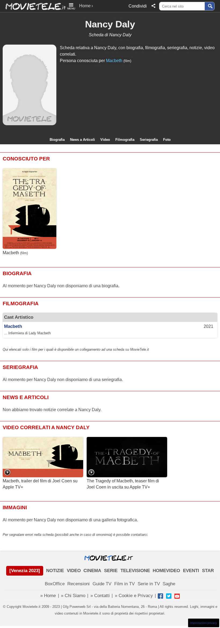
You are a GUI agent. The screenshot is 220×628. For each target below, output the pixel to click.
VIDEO (74, 570)
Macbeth (114, 60)
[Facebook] (160, 596)
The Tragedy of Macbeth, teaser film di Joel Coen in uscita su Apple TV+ (123, 484)
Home (85, 5)
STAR (208, 570)
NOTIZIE (55, 570)
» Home (48, 595)
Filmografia (124, 140)
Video (105, 140)
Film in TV (124, 583)
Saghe (169, 583)
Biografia (57, 140)
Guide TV (102, 583)
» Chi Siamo (73, 595)
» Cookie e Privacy (134, 595)
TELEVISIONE (135, 570)
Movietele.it (33, 6)
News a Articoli (82, 140)
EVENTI (191, 570)
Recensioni (78, 583)
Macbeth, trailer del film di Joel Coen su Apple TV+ (40, 484)
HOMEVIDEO (166, 570)
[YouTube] (177, 596)
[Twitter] (168, 596)
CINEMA (92, 570)
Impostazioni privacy (203, 623)
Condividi (138, 6)
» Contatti (100, 595)
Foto (167, 140)
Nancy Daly (110, 24)
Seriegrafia (149, 140)
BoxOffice (55, 583)
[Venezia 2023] (24, 570)
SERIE (111, 570)
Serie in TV (149, 583)
